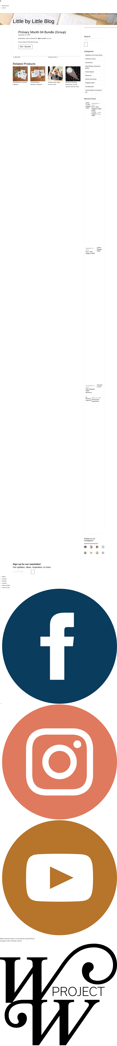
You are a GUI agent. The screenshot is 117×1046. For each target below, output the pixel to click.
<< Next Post (16, 57)
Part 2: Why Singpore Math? (90, 251)
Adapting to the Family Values (93, 55)
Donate (4, 581)
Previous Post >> (53, 57)
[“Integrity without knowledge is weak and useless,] (91, 553)
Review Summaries (90, 79)
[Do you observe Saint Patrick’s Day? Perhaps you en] (85, 553)
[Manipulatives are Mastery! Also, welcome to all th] (91, 547)
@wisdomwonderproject (91, 543)
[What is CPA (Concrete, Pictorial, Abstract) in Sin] (97, 547)
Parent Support (89, 71)
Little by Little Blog (33, 21)
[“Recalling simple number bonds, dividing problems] (103, 553)
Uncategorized (89, 86)
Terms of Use (6, 587)
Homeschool (89, 62)
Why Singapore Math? (90, 388)
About (3, 576)
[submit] (32, 572)
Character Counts (90, 58)
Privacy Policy (6, 585)
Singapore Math (90, 82)
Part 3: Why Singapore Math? (96, 106)
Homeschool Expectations (96, 399)
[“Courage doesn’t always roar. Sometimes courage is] (97, 553)
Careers (4, 583)
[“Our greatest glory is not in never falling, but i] (103, 547)
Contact (4, 579)
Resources (88, 75)
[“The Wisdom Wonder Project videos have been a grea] (85, 547)
